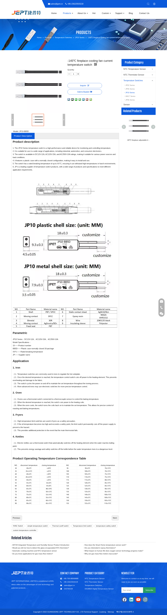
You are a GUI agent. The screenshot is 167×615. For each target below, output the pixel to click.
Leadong (102, 612)
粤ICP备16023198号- (124, 612)
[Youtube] (138, 599)
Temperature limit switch (82, 526)
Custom (105, 13)
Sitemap (111, 612)
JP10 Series (130, 93)
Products (67, 13)
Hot (93, 13)
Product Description (23, 136)
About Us (82, 13)
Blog (131, 13)
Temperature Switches (133, 80)
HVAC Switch (18, 526)
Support (118, 13)
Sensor (126, 105)
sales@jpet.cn (69, 585)
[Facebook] (124, 599)
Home (54, 13)
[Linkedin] (131, 599)
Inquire (83, 85)
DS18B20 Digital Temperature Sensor (99, 589)
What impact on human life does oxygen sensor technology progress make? (113, 551)
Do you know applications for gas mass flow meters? (32, 554)
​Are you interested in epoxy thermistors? (100, 548)
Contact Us (144, 13)
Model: (16, 131)
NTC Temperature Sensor (134, 69)
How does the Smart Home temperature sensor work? (105, 545)
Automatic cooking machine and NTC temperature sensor (34, 551)
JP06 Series (130, 100)
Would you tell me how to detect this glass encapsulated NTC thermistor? (40, 548)
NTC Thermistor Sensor (133, 75)
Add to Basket (83, 92)
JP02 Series (130, 85)
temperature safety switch (106, 526)
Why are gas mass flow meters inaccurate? (101, 554)
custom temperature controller (24, 530)
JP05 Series (130, 89)
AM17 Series (130, 96)
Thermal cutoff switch (60, 526)
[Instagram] (145, 599)
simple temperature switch (37, 526)
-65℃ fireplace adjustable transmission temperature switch (138, 140)
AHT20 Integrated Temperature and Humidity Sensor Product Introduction (40, 545)
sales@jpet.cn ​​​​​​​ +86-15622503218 (67, 4)
